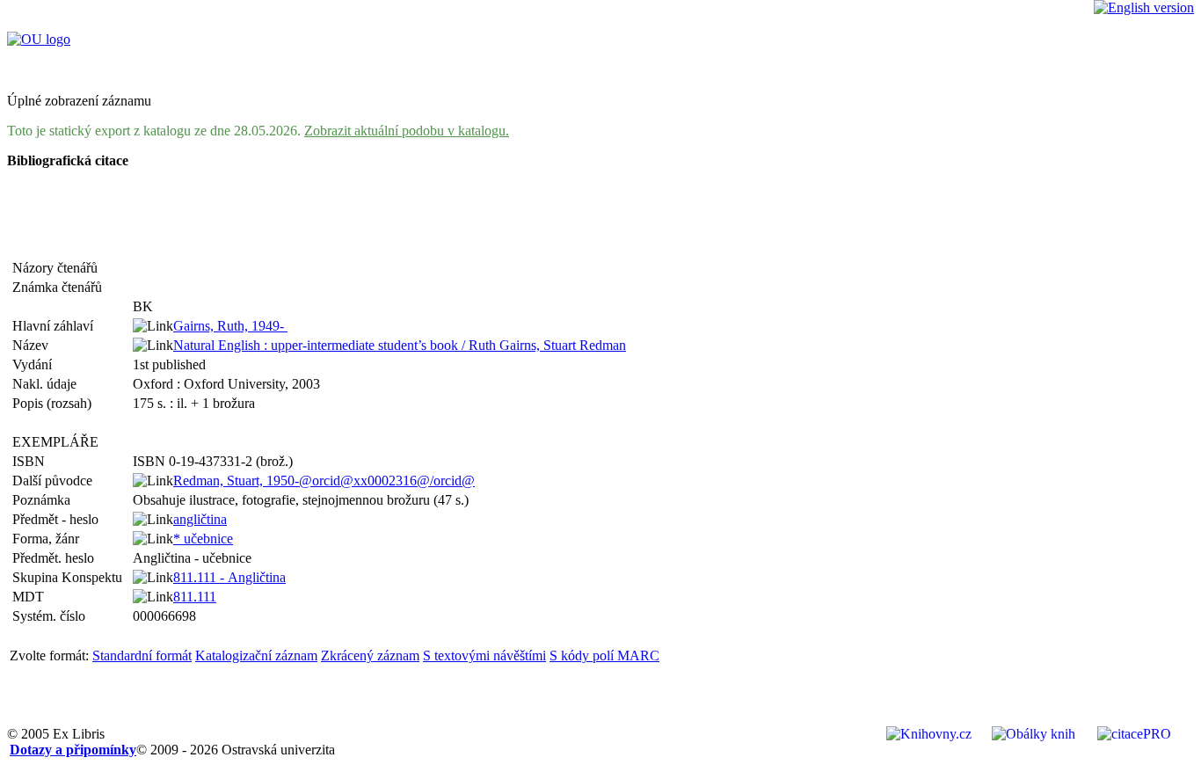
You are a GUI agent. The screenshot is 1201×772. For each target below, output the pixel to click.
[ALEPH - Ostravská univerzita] (38, 39)
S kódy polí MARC (604, 655)
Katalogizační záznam (256, 655)
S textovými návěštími (484, 655)
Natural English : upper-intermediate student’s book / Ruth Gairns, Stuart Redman (399, 345)
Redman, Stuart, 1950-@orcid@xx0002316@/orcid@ (324, 480)
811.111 (194, 596)
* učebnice (203, 538)
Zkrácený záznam (370, 655)
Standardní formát (142, 655)
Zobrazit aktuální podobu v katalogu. (406, 130)
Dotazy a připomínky (73, 749)
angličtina (200, 519)
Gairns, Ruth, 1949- (230, 325)
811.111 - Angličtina (229, 577)
